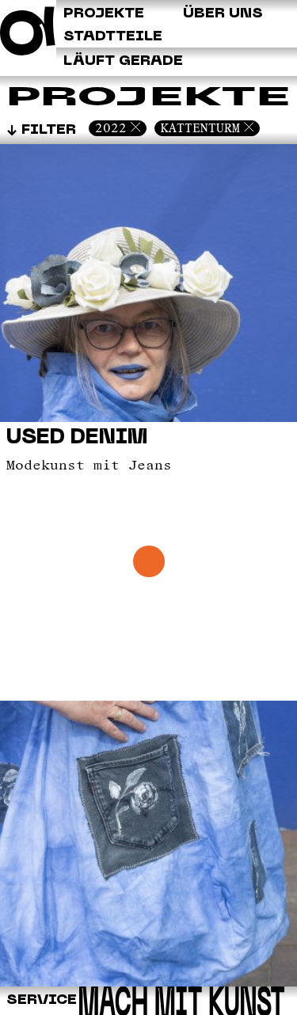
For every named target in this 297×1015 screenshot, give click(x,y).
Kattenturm (200, 127)
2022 (111, 127)
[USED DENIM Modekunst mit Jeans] (148, 982)
